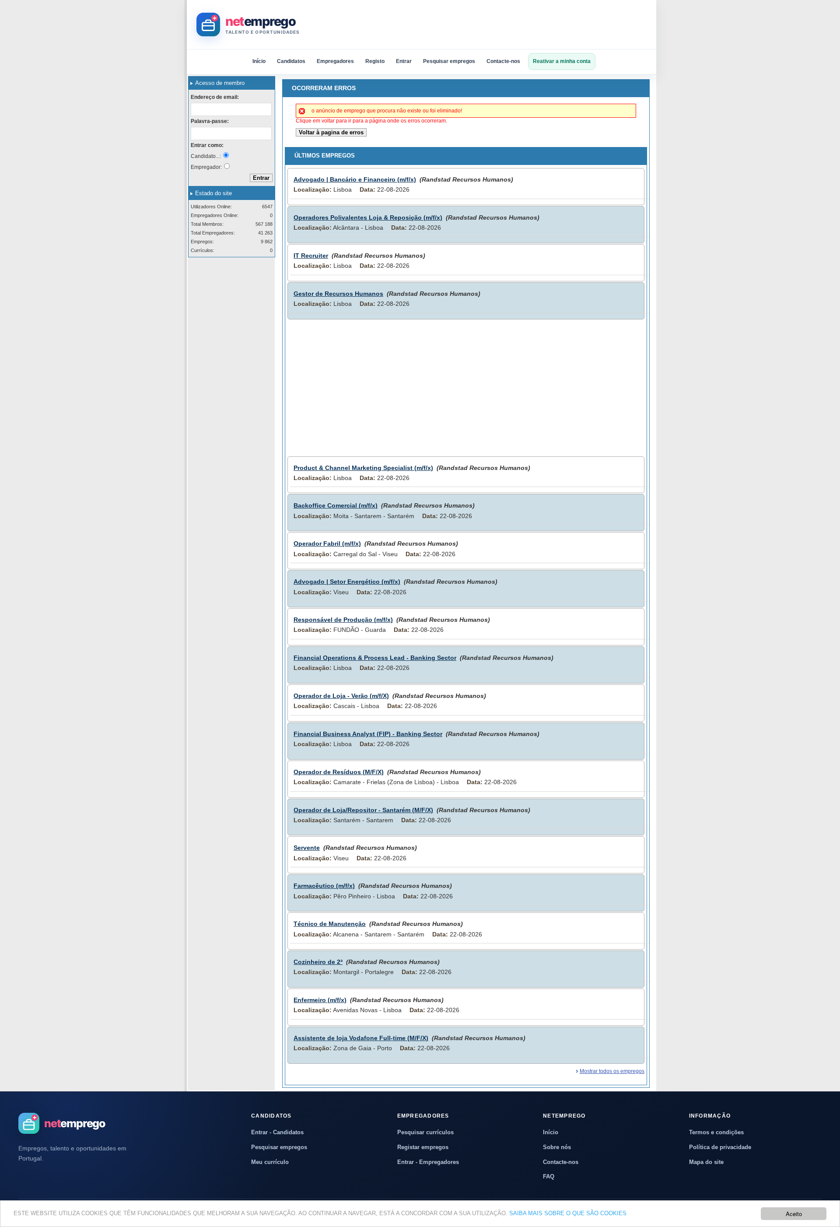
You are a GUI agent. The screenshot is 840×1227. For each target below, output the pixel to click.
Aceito (794, 1213)
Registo (375, 61)
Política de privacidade (720, 1147)
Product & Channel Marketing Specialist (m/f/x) (363, 467)
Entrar (404, 61)
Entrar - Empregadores (428, 1162)
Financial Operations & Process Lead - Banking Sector (375, 657)
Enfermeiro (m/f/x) (320, 999)
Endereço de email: (215, 97)
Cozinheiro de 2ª (318, 961)
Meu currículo (270, 1162)
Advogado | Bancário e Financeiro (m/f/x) (355, 179)
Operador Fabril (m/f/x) (327, 543)
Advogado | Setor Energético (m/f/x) (347, 581)
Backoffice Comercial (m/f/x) (336, 505)
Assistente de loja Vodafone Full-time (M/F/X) (361, 1037)
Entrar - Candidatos (277, 1132)
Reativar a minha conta (562, 61)
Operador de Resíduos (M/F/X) (339, 771)
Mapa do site (706, 1162)
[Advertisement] (487, 24)
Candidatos (291, 61)
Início (259, 61)
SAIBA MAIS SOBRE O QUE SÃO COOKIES (567, 1213)
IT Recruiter (311, 255)
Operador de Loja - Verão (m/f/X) (341, 695)
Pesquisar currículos (425, 1132)
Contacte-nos (503, 61)
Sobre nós (557, 1147)
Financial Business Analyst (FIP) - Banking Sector (368, 733)
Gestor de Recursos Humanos (338, 293)
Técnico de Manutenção (330, 923)
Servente (307, 847)
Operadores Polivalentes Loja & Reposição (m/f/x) (368, 217)
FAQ (548, 1176)
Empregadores (335, 61)
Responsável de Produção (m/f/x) (343, 619)
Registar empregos (422, 1147)
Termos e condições (716, 1132)
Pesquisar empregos (449, 61)
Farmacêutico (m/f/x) (324, 885)
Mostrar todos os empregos (612, 1071)
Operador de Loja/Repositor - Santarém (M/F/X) (363, 809)
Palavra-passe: (210, 121)
